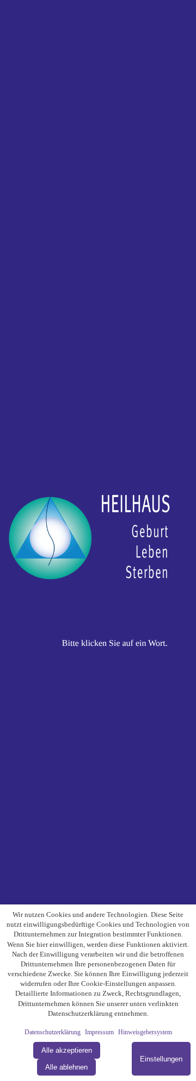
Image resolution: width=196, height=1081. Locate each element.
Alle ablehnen (66, 1067)
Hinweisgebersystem (145, 1032)
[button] (98, 540)
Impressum (99, 1032)
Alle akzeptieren (66, 1050)
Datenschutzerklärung (52, 1032)
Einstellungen (161, 1059)
